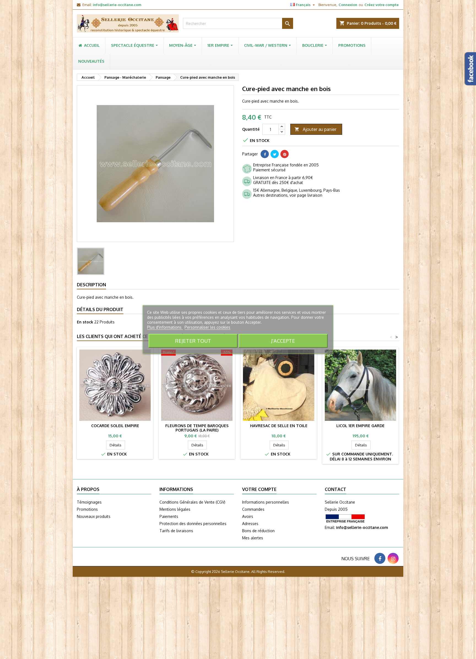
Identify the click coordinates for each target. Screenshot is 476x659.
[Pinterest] (284, 154)
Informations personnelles (265, 502)
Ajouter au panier (315, 129)
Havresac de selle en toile (278, 425)
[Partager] (265, 154)
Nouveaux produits (93, 516)
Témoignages (89, 502)
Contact (335, 489)
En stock (85, 322)
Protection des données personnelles (192, 523)
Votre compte (259, 489)
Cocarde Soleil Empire (115, 425)
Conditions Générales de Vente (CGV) (192, 502)
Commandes (253, 509)
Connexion (348, 4)
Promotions (87, 509)
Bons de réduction (258, 530)
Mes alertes (252, 538)
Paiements (168, 516)
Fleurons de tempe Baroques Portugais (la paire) (197, 427)
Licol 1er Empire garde (360, 425)
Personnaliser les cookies (207, 327)
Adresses (250, 523)
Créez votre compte (381, 4)
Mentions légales (174, 509)
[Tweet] (275, 154)
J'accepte (283, 340)
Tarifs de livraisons (176, 530)
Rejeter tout (193, 340)
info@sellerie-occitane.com (117, 4)
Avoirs (247, 516)
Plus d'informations (165, 327)
